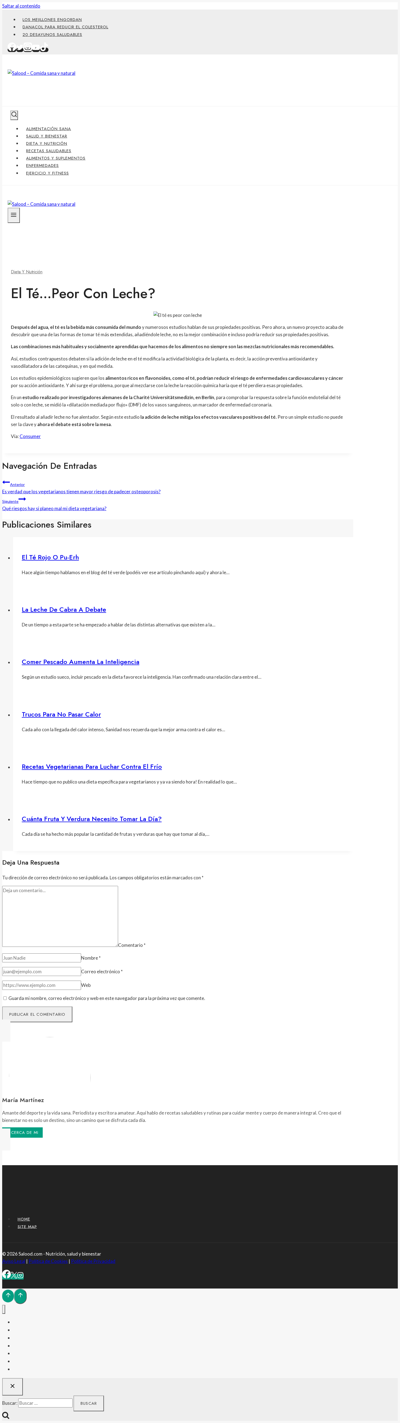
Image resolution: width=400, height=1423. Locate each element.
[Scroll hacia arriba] (8, 1296)
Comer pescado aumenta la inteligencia (80, 661)
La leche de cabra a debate (64, 609)
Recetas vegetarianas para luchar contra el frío (92, 766)
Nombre (91, 958)
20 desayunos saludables (52, 35)
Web (86, 985)
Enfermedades (42, 166)
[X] (14, 1277)
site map (27, 1226)
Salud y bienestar (46, 136)
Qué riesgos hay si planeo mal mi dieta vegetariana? (54, 505)
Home (24, 1219)
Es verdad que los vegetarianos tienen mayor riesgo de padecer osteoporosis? (81, 488)
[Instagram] (27, 50)
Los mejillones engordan (52, 20)
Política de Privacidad (93, 1261)
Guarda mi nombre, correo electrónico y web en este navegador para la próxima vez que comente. (106, 998)
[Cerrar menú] (3, 1309)
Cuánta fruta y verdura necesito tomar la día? (92, 819)
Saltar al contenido (21, 6)
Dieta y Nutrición (46, 143)
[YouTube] (36, 50)
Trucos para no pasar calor (61, 714)
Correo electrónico (102, 971)
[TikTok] (44, 50)
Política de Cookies (48, 1261)
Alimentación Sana (48, 129)
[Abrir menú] (14, 215)
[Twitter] (19, 50)
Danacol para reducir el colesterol (65, 27)
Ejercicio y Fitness (47, 173)
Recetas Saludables (48, 151)
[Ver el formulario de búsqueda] (14, 115)
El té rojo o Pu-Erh (50, 557)
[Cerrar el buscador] (12, 1387)
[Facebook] (12, 50)
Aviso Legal (13, 1261)
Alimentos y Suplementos (55, 158)
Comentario (132, 945)
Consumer (30, 436)
